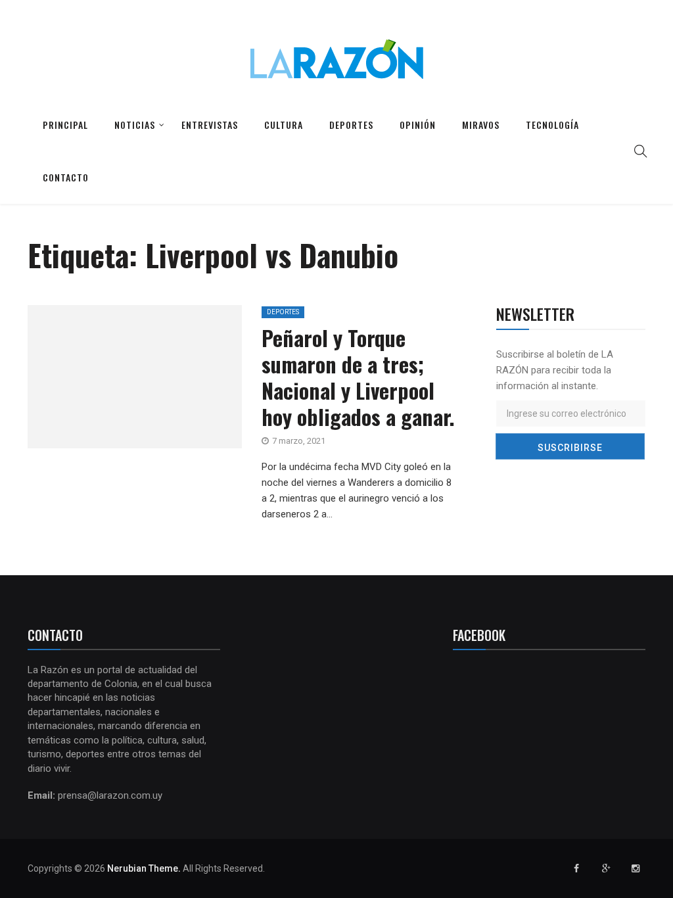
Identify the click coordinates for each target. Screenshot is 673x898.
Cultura (283, 124)
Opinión (418, 124)
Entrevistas (209, 124)
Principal (65, 124)
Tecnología (552, 124)
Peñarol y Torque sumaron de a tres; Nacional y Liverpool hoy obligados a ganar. (358, 377)
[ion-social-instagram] (635, 868)
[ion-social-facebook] (576, 868)
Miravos (480, 124)
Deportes (351, 124)
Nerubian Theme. (144, 868)
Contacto (66, 177)
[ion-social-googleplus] (606, 868)
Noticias (134, 124)
